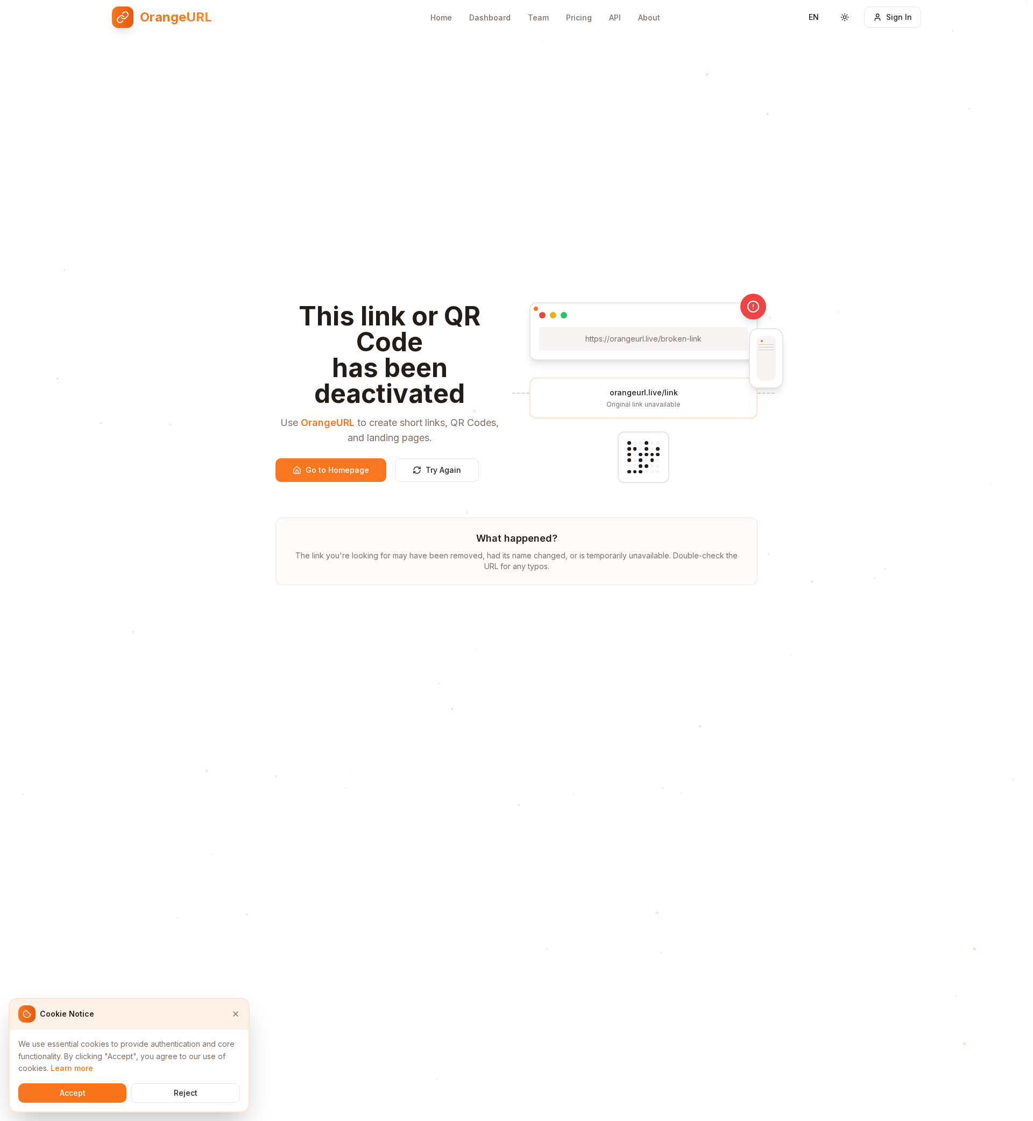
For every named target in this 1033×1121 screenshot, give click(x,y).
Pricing (579, 17)
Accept (73, 1092)
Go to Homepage (337, 469)
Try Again (443, 469)
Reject (185, 1092)
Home (441, 17)
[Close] (235, 1014)
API (615, 17)
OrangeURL (328, 422)
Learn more (72, 1068)
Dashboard (490, 17)
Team (538, 17)
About (649, 17)
